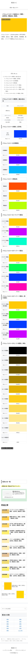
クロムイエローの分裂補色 (12, 80)
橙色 (8, 630)
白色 (20, 626)
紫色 (8, 626)
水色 (20, 628)
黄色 (20, 619)
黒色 (8, 619)
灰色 (8, 628)
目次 (12, 73)
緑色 (20, 623)
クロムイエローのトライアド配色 (13, 85)
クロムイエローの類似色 (11, 83)
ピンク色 (20, 630)
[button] (25, 609)
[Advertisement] (14, 56)
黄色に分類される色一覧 (8, 448)
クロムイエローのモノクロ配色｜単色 (14, 93)
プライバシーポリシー (20, 650)
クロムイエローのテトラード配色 (13, 87)
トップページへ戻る (7, 650)
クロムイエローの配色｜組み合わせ (12, 76)
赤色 (20, 621)
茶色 (8, 623)
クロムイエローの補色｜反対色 (13, 78)
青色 (8, 621)
